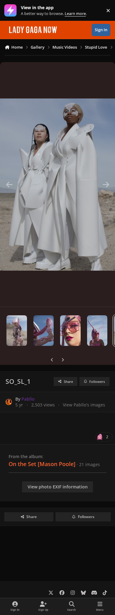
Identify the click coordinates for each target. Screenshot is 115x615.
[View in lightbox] (57, 184)
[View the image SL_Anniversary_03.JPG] (70, 330)
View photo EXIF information (58, 487)
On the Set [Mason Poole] (42, 464)
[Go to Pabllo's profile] (9, 402)
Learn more (12, 10)
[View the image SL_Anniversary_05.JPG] (16, 330)
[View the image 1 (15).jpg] (97, 330)
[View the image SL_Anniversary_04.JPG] (43, 330)
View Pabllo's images (84, 405)
